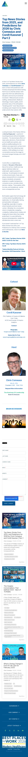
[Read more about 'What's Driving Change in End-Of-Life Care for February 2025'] (14, 652)
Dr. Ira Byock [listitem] (17, 617)
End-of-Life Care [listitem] (8, 688)
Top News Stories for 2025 (9, 48)
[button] (26, 3)
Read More (21, 562)
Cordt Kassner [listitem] (17, 686)
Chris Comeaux (6, 42)
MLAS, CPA (14, 383)
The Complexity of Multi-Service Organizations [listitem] (12, 636)
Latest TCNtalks (13, 725)
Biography (14, 329)
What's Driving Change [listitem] (9, 693)
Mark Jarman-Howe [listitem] (9, 619)
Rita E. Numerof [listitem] (8, 622)
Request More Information (14, 388)
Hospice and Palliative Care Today (14, 332)
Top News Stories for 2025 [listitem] (11, 556)
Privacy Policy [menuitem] (16, 749)
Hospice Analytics (7, 45)
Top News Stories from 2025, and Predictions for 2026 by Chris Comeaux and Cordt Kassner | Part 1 (13, 535)
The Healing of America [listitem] (10, 624)
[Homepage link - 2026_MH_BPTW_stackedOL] (14, 746)
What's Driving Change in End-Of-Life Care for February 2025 (13, 666)
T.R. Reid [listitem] (6, 607)
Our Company (13, 712)
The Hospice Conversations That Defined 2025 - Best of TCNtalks (12, 589)
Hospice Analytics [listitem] (8, 554)
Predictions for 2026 (8, 50)
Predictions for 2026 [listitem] (9, 559)
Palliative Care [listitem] (7, 683)
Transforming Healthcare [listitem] (10, 610)
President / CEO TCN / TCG (14, 385)
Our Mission (13, 706)
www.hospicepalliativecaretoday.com (14, 337)
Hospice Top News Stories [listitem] (11, 690)
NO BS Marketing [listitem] (8, 630)
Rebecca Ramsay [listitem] (8, 612)
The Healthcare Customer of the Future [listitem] (12, 627)
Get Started (13, 719)
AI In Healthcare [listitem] (8, 686)
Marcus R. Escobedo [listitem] (9, 615)
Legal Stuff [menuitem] (9, 749)
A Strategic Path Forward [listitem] (10, 633)
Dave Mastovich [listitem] (8, 617)
